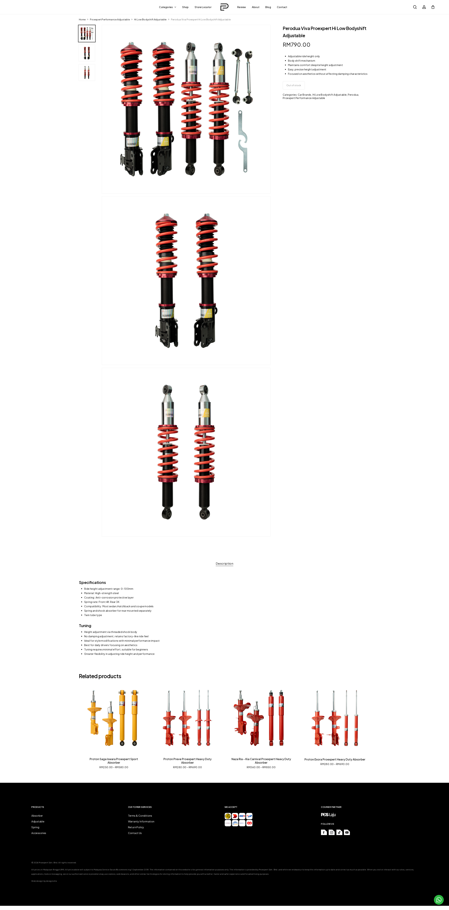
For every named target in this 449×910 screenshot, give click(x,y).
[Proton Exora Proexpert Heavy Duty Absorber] (335, 718)
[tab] (224, 563)
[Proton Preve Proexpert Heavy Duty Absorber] (187, 718)
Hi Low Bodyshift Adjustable (150, 19)
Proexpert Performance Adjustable (110, 19)
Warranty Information (141, 821)
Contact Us (135, 833)
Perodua (353, 94)
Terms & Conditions (140, 815)
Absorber (37, 815)
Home (82, 19)
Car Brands (304, 94)
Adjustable (37, 821)
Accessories (38, 833)
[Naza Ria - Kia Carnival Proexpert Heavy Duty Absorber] (261, 718)
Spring (35, 827)
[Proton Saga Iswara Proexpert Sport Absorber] (114, 718)
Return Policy (136, 827)
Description (224, 563)
